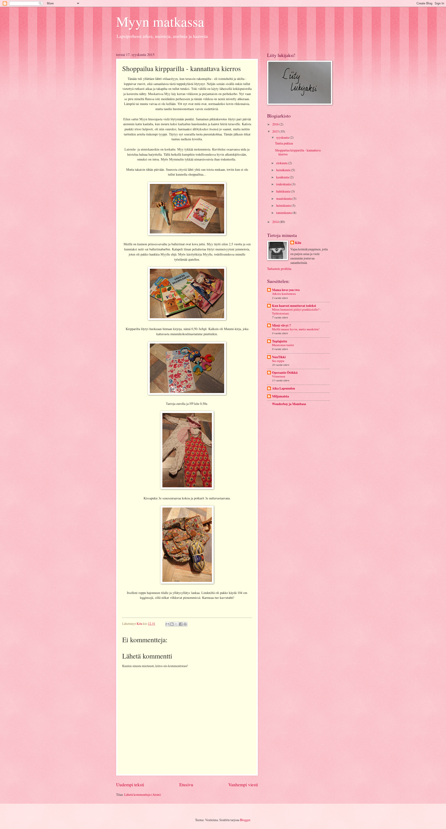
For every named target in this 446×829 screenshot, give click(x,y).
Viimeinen (278, 376)
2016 (275, 124)
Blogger (245, 820)
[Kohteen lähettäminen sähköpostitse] (167, 624)
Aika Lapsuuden (283, 388)
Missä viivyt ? (281, 325)
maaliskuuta (284, 198)
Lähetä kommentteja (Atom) (142, 794)
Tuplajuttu (279, 341)
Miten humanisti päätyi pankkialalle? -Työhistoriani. (296, 311)
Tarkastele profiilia (279, 268)
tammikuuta (284, 212)
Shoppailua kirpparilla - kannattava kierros (298, 152)
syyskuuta (283, 137)
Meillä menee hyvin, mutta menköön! (295, 329)
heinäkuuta (283, 170)
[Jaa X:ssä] (176, 624)
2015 (275, 131)
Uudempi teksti (130, 784)
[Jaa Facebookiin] (180, 624)
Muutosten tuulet (283, 345)
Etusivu (186, 784)
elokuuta (282, 163)
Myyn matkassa (160, 21)
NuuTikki (279, 357)
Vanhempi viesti (243, 784)
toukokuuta (284, 184)
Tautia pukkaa (284, 143)
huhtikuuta (283, 191)
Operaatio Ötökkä (285, 372)
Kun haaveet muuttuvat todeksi (294, 305)
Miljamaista (280, 396)
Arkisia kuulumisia (284, 294)
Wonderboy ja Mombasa (289, 404)
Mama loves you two (286, 290)
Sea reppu (278, 361)
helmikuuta (284, 205)
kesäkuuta (283, 177)
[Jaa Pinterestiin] (185, 624)
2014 (275, 222)
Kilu (298, 243)
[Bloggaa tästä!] (172, 624)
